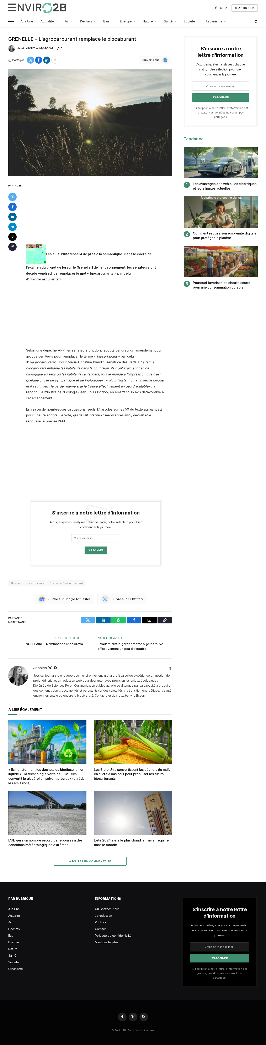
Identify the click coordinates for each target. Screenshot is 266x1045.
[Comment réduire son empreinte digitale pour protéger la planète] (221, 212)
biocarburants (34, 583)
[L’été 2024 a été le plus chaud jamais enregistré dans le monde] (133, 813)
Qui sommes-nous (107, 909)
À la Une (27, 21)
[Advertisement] (101, 214)
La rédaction (103, 915)
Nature (148, 21)
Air (67, 21)
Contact (100, 929)
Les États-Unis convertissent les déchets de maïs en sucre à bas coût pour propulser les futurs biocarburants (132, 774)
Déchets (86, 21)
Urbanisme (214, 21)
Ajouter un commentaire (90, 861)
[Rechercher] (256, 21)
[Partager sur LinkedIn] (46, 60)
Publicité (101, 922)
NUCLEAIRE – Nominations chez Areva (54, 644)
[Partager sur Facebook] (38, 60)
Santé (168, 21)
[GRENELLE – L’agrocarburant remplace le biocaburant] (90, 122)
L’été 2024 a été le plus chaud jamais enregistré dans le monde (131, 842)
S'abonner (244, 8)
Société (189, 21)
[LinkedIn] (12, 216)
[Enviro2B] (38, 8)
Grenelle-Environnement (66, 583)
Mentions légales (106, 942)
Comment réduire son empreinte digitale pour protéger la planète (224, 235)
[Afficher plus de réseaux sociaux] (54, 60)
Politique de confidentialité (113, 935)
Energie (126, 21)
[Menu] (11, 21)
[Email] (12, 236)
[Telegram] (12, 226)
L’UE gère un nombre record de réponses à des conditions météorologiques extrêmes (45, 842)
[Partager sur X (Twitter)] (30, 60)
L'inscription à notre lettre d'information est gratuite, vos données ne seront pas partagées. (220, 112)
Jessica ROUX (26, 48)
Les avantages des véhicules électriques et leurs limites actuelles (224, 186)
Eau (106, 21)
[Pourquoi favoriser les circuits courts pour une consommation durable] (221, 262)
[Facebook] (12, 206)
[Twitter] (12, 196)
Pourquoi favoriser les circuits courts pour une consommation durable (221, 285)
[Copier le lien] (12, 246)
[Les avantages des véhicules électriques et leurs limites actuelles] (221, 163)
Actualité (47, 21)
